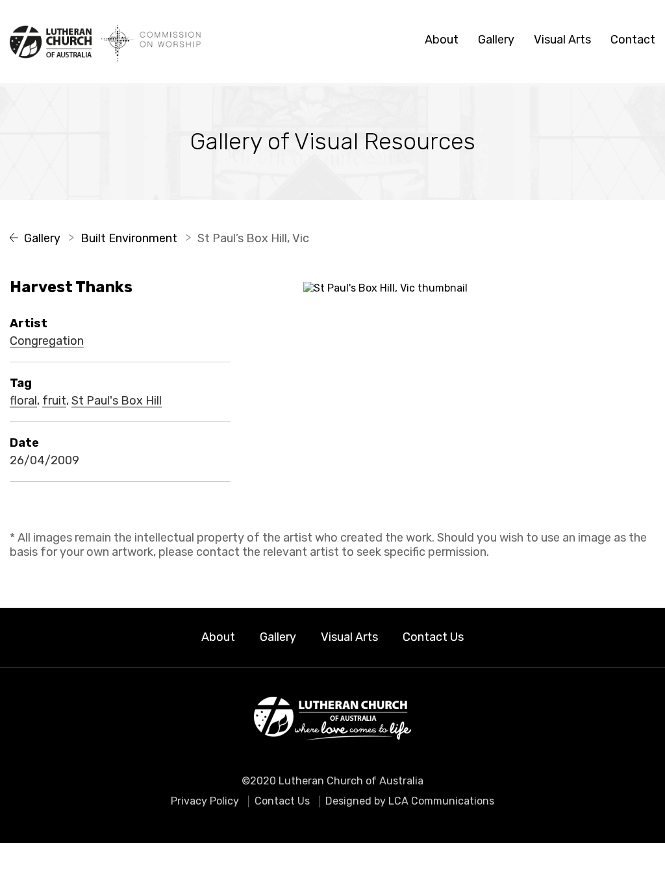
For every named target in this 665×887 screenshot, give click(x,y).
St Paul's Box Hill (116, 401)
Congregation (47, 341)
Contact (632, 39)
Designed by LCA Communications (409, 801)
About (441, 39)
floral (23, 401)
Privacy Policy (205, 801)
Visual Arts (562, 39)
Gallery (496, 39)
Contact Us (433, 637)
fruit (54, 401)
